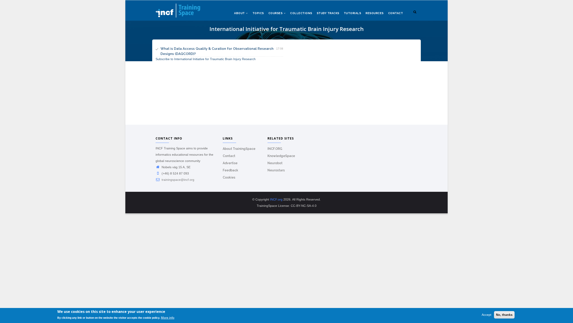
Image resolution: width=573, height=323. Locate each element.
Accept (486, 314)
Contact (395, 13)
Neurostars (276, 170)
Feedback (230, 170)
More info (167, 318)
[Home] (178, 9)
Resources (375, 13)
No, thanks (504, 314)
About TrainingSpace (239, 149)
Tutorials (352, 13)
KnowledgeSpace (281, 156)
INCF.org (276, 199)
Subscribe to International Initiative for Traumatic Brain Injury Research (206, 59)
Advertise (230, 163)
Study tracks (328, 13)
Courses (275, 13)
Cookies (229, 177)
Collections (301, 13)
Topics (258, 13)
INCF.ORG (274, 149)
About (240, 13)
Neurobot (274, 163)
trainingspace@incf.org (177, 179)
